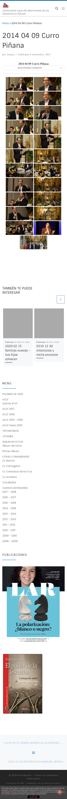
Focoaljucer (25, 775)
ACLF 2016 (8, 414)
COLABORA (9, 482)
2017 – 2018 (9, 492)
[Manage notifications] (59, 792)
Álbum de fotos (12, 445)
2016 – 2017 (9, 497)
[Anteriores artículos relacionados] (52, 299)
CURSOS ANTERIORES (15, 488)
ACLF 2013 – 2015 (12, 420)
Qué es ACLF (10, 403)
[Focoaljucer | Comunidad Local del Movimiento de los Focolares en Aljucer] (5, 5)
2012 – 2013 (9, 519)
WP (22, 783)
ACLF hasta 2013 (12, 425)
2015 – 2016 (9, 503)
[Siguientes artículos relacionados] (61, 299)
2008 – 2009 (10, 541)
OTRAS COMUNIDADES (15, 456)
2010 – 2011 (8, 530)
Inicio (5, 23)
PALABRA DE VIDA (12, 394)
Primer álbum (10, 451)
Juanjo (10, 54)
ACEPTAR (33, 797)
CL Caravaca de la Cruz (17, 471)
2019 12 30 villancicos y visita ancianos (47, 350)
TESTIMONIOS (10, 431)
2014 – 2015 (9, 508)
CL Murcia (8, 460)
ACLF (5, 399)
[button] (33, 68)
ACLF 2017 (8, 409)
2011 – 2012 (8, 525)
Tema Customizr (52, 783)
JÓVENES (7, 436)
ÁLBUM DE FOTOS (12, 442)
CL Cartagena (11, 466)
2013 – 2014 (9, 514)
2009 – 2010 (9, 536)
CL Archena (9, 477)
